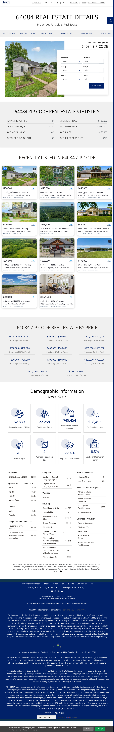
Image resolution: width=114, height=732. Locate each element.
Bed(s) (63, 67)
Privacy (31, 587)
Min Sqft (64, 76)
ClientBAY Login (64, 587)
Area (91, 584)
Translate (73, 717)
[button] (110, 20)
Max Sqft (86, 76)
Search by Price (66, 33)
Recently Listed (47, 33)
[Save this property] (34, 169)
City (62, 584)
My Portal (74, 3)
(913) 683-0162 (36, 3)
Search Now (96, 86)
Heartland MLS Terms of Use (74, 610)
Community (82, 584)
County (55, 584)
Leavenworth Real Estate (31, 584)
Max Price (86, 58)
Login (84, 3)
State (46, 584)
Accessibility (42, 587)
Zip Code (70, 584)
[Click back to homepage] (5, 2)
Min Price (64, 58)
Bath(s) (85, 67)
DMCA (52, 587)
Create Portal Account (96, 3)
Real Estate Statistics (28, 33)
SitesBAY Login (80, 587)
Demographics (86, 33)
